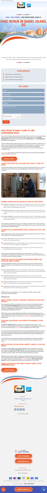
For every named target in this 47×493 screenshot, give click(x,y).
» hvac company (15, 17)
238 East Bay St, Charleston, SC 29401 (23, 399)
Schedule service (9, 159)
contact (40, 253)
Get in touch (4, 152)
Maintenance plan (23, 461)
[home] (21, 5)
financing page (26, 316)
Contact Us (5, 363)
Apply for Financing (23, 456)
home (7, 17)
